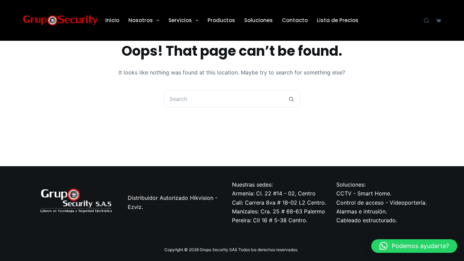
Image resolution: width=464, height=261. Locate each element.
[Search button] (291, 98)
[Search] (426, 20)
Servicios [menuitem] (180, 20)
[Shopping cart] (438, 20)
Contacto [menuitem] (295, 20)
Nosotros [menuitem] (140, 20)
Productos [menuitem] (221, 20)
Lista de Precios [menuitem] (337, 20)
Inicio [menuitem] (112, 20)
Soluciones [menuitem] (258, 20)
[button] (414, 246)
